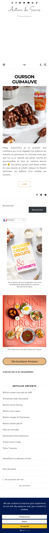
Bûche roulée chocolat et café (17, 392)
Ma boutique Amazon (24, 361)
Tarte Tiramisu (10, 448)
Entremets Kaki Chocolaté (15, 398)
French (10, 220)
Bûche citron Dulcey (13, 404)
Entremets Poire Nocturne (15, 435)
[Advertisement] (24, 42)
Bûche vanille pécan (12, 423)
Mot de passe (9, 469)
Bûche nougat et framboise (16, 417)
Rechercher (8, 205)
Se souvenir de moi (14, 479)
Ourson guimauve (24, 79)
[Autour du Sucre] (24, 12)
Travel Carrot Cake (12, 442)
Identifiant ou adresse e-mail (17, 458)
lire (24, 184)
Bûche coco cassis (11, 411)
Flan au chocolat (11, 429)
